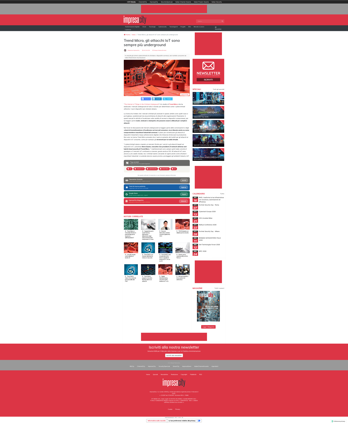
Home (127, 35)
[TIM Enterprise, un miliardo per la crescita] (182, 224)
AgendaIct (215, 366)
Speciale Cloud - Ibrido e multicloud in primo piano (206, 158)
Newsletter (218, 29)
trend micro (165, 168)
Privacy (177, 409)
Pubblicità (193, 374)
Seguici (184, 194)
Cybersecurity (162, 27)
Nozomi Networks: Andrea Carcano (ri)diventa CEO (164, 233)
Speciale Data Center (201, 103)
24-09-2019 (146, 50)
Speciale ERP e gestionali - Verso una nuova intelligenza (206, 130)
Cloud (144, 27)
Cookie (170, 409)
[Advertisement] (174, 337)
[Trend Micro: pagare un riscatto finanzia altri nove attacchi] (148, 269)
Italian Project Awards (201, 2)
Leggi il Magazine (208, 327)
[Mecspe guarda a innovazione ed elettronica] (182, 269)
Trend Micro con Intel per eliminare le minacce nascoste (147, 256)
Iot (130, 168)
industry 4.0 (140, 168)
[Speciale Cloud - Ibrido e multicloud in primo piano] (208, 154)
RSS (200, 374)
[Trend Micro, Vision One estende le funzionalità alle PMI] (131, 269)
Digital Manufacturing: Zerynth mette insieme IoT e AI (163, 278)
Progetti (183, 27)
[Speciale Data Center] (208, 98)
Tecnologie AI (173, 27)
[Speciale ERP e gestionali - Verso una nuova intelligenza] (208, 126)
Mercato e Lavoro (199, 27)
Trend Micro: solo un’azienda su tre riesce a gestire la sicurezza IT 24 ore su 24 (165, 258)
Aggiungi (183, 187)
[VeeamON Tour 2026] (208, 112)
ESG (189, 27)
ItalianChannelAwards (201, 366)
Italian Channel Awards (183, 2)
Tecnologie (152, 27)
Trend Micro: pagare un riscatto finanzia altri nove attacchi (147, 278)
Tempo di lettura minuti (160, 50)
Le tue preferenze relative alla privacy (182, 421)
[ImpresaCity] (135, 20)
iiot (175, 168)
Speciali (155, 374)
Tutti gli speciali (218, 89)
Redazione (174, 374)
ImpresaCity (154, 2)
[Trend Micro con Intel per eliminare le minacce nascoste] (148, 247)
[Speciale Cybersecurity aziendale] (208, 140)
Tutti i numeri (219, 288)
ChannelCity (143, 2)
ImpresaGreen (186, 366)
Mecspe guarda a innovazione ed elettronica (182, 277)
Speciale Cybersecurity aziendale (205, 145)
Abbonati (183, 201)
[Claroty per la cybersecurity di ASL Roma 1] (182, 247)
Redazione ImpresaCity (133, 50)
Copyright (184, 374)
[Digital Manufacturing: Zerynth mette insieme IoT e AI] (165, 269)
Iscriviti (184, 180)
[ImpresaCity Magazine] (208, 306)
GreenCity (176, 366)
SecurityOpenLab (167, 2)
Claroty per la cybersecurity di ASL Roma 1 (182, 256)
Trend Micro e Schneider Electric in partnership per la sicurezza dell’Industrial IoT (130, 234)
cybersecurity (153, 168)
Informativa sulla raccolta (157, 421)
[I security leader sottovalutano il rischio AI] (131, 247)
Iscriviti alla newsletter (174, 355)
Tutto (222, 194)
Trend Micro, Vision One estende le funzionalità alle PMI (130, 278)
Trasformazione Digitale (132, 27)
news (133, 35)
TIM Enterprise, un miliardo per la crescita (182, 232)
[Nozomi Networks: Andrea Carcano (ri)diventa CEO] (165, 224)
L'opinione (128, 29)
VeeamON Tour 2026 (201, 117)
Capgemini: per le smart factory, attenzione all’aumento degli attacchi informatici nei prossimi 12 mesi (147, 235)
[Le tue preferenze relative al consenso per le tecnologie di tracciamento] (339, 421)
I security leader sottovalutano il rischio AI (130, 256)
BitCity (132, 366)
